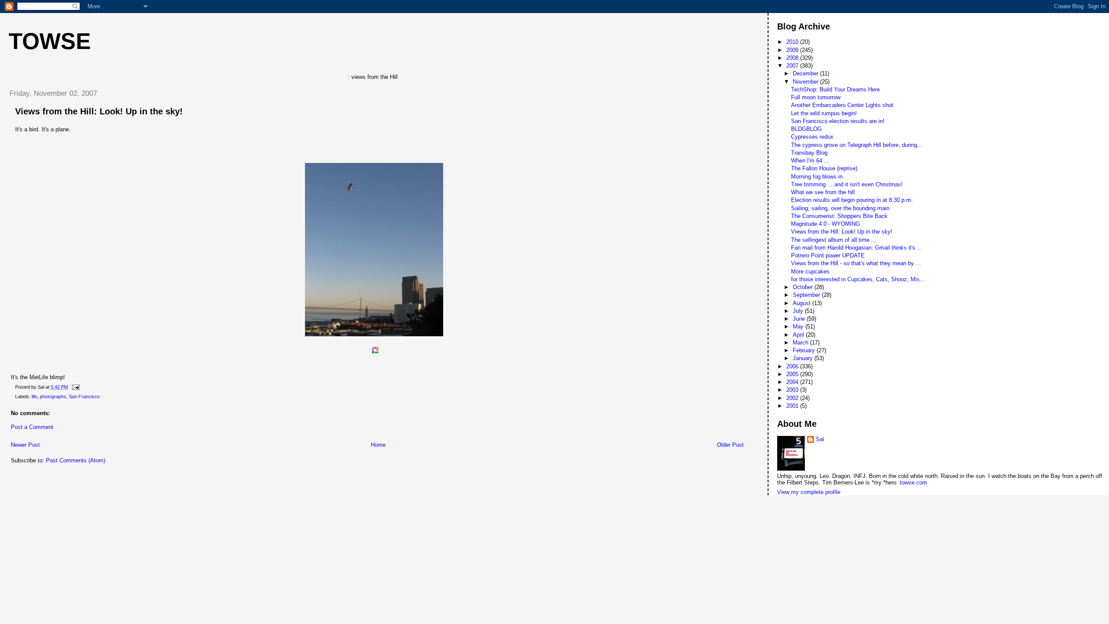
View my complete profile (808, 492)
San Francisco (84, 396)
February (805, 350)
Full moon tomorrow (815, 97)
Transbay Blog (809, 153)
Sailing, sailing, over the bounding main (840, 208)
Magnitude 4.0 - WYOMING (825, 224)
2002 (793, 398)
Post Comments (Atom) (75, 460)
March (801, 342)
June (800, 318)
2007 (793, 65)
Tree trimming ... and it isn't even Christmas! (847, 184)
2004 (793, 382)
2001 (793, 406)
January (803, 358)
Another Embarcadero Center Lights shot (842, 105)
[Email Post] (74, 387)
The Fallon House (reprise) (824, 168)
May (799, 326)
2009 (793, 50)
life (34, 396)
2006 (793, 366)
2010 (793, 42)
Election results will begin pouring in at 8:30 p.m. (852, 200)
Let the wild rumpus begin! (824, 113)
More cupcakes (810, 271)
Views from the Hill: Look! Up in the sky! (99, 111)
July (799, 311)
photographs (53, 396)
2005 (793, 374)
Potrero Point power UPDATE (828, 255)
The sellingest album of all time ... (833, 240)
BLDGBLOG (806, 129)
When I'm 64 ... (810, 160)
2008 (793, 58)
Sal (820, 439)
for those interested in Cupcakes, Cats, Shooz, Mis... (858, 279)
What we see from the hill (823, 192)
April (799, 335)
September (807, 295)
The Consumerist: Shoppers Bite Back (839, 216)
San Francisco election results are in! (838, 121)
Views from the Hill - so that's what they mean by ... (856, 263)
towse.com (913, 482)
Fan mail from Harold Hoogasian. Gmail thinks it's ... (856, 247)
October (803, 287)
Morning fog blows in (817, 176)
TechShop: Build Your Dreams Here (835, 89)
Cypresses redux (812, 136)
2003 (793, 390)
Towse (50, 41)
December (806, 73)
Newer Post (25, 445)
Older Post (730, 445)
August (802, 303)
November (806, 81)
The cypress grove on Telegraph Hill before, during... (856, 145)
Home (378, 445)
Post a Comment (32, 427)
